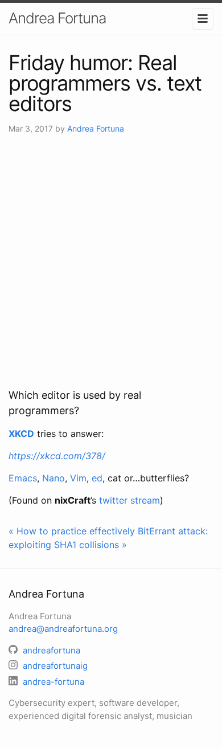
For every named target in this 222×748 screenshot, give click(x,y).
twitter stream (129, 500)
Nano (53, 478)
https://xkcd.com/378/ (57, 455)
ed (97, 478)
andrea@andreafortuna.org (63, 628)
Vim (78, 478)
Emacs (23, 478)
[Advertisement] (111, 261)
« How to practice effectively (72, 531)
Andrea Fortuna (57, 18)
